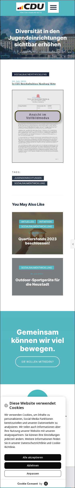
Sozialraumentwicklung (30, 74)
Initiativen (45, 221)
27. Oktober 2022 (37, 233)
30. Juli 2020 (37, 274)
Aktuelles (27, 221)
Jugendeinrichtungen (28, 178)
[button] (53, 7)
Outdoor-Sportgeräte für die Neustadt (37, 282)
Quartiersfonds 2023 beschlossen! (37, 241)
